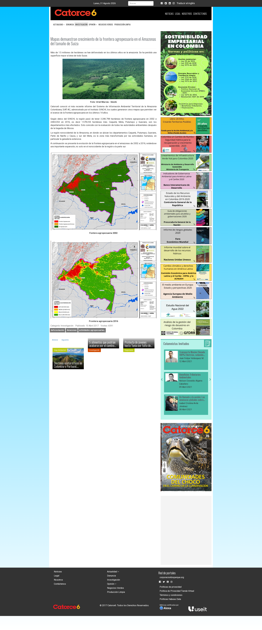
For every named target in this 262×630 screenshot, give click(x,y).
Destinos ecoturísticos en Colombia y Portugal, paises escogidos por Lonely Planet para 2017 (68, 364)
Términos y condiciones (171, 595)
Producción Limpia (122, 24)
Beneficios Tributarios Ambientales (161, 376)
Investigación (81, 24)
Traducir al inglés (186, 3)
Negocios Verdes (106, 24)
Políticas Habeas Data (170, 599)
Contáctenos (200, 13)
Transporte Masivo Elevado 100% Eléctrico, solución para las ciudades (163, 353)
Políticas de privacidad (170, 587)
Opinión (92, 24)
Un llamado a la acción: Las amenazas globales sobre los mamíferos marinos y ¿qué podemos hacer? (163, 398)
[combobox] (141, 3)
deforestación (57, 330)
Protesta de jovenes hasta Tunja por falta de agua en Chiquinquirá (138, 343)
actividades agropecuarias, (92, 330)
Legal (177, 13)
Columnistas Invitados (176, 343)
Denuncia (70, 24)
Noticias (169, 13)
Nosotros (187, 13)
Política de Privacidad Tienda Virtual (177, 591)
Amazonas (72, 330)
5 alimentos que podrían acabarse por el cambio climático (102, 343)
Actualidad (58, 24)
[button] (162, 396)
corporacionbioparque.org (172, 577)
